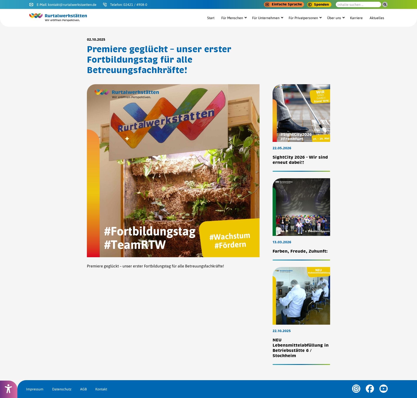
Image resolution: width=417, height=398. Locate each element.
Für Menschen (232, 18)
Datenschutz (61, 389)
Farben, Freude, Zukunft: (300, 251)
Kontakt (101, 389)
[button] (284, 4)
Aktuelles (377, 18)
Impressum (34, 389)
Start (210, 18)
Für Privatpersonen (303, 18)
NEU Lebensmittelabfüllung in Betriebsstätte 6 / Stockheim (301, 348)
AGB (83, 389)
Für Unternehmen (266, 18)
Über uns (334, 18)
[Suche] (385, 4)
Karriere (356, 18)
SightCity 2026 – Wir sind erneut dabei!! (300, 159)
